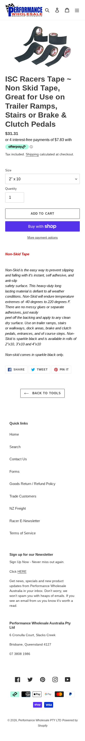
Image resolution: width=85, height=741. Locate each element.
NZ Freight (17, 508)
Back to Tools (46, 393)
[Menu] (77, 10)
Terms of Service (22, 533)
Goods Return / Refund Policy (32, 484)
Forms (14, 471)
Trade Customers (22, 496)
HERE (21, 571)
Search (15, 447)
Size (8, 170)
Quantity (11, 188)
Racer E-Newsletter (24, 521)
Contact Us (18, 459)
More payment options (42, 237)
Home (14, 434)
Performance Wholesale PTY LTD (39, 720)
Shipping (32, 154)
